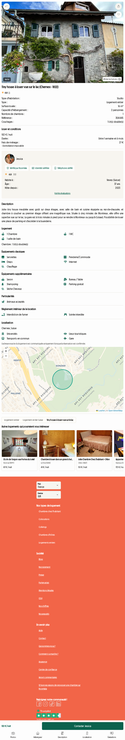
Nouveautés (44, 614)
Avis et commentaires (48, 677)
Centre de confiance (48, 669)
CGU (40, 598)
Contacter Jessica (82, 726)
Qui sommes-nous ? (47, 646)
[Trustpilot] (48, 719)
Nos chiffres (44, 606)
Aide (41, 630)
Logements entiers (47, 542)
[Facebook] (38, 704)
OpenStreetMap (115, 410)
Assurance (43, 662)
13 (9, 93)
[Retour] (6, 10)
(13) (14, 174)
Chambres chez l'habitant (50, 511)
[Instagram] (45, 704)
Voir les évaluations (62, 193)
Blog (41, 559)
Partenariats (44, 583)
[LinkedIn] (58, 704)
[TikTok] (51, 704)
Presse (41, 575)
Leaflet (101, 410)
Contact (42, 638)
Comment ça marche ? (48, 654)
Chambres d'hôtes (47, 535)
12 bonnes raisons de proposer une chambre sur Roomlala (60, 687)
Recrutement (44, 567)
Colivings (43, 527)
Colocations (44, 519)
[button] (5, 351)
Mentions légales (46, 590)
